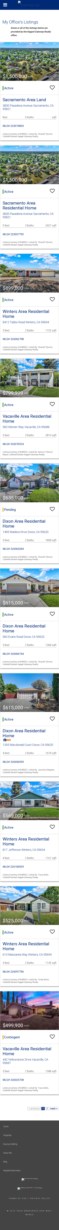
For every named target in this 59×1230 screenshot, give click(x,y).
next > (53, 1108)
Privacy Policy (40, 1198)
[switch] (52, 87)
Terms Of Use (18, 1198)
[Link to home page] (29, 4)
